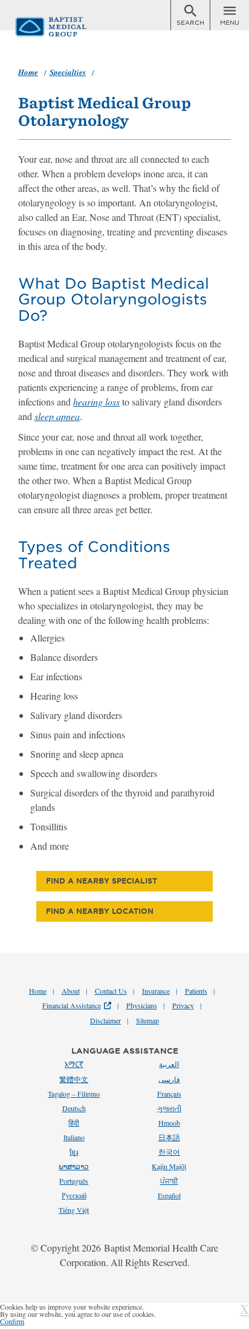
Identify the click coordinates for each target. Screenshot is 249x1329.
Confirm (12, 1321)
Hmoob (169, 1122)
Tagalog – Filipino (74, 1093)
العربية (169, 1064)
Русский (74, 1195)
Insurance (156, 991)
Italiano (74, 1137)
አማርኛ (74, 1064)
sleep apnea (57, 416)
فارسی (169, 1079)
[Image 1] (190, 12)
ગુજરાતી (169, 1108)
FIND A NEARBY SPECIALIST (101, 880)
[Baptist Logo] (26, 21)
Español (169, 1195)
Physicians (141, 1005)
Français (169, 1093)
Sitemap (147, 1020)
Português (73, 1181)
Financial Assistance (71, 1005)
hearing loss (96, 401)
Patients (196, 991)
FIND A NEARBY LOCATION (100, 911)
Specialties (68, 72)
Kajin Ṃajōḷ (169, 1166)
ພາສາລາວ (74, 1166)
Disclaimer (105, 1020)
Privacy (183, 1005)
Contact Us (111, 991)
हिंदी (73, 1122)
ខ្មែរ (74, 1152)
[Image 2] (230, 12)
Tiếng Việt (74, 1210)
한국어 (169, 1152)
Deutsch (74, 1108)
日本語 (169, 1137)
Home (28, 72)
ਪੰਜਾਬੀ (169, 1181)
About (71, 991)
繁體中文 (73, 1079)
